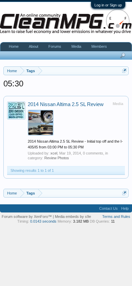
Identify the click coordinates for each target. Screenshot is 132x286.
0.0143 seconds (43, 221)
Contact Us (108, 208)
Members (99, 46)
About (33, 46)
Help (125, 208)
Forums (54, 46)
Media (76, 46)
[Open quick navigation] (124, 70)
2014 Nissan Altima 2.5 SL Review (66, 104)
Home (14, 46)
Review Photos (56, 158)
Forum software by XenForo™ (27, 216)
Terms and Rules (116, 216)
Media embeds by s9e (73, 216)
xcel (53, 153)
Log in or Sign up (108, 5)
